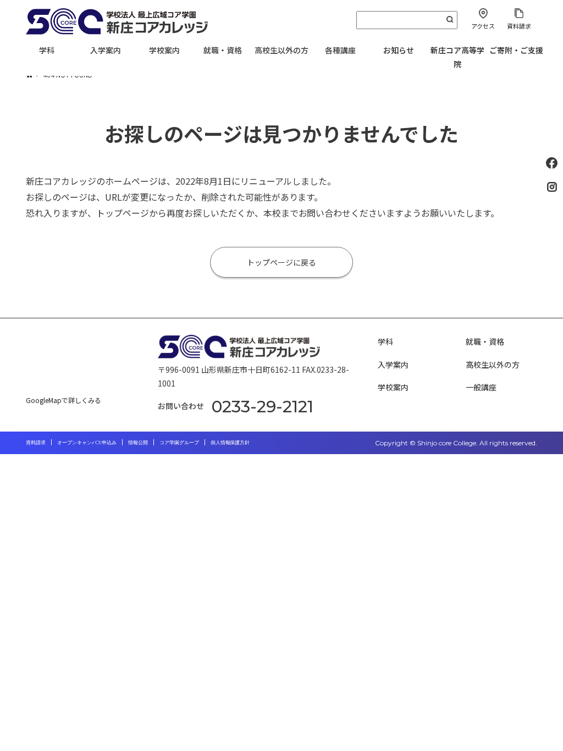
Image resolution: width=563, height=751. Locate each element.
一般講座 (481, 387)
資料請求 (519, 25)
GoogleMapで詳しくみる (63, 400)
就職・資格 (485, 341)
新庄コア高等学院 (457, 57)
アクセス (483, 25)
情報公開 (138, 442)
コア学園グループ (179, 442)
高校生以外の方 (493, 364)
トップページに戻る (281, 262)
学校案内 (393, 387)
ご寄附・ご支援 (516, 50)
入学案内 (393, 364)
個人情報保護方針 (230, 442)
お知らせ (398, 50)
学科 (385, 341)
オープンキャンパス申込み (87, 442)
